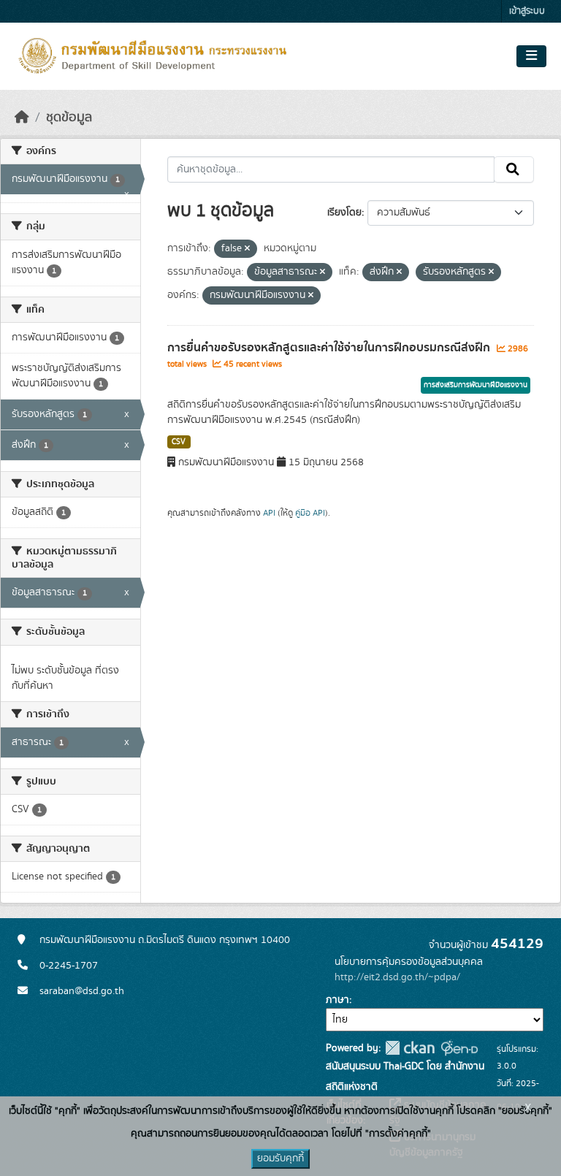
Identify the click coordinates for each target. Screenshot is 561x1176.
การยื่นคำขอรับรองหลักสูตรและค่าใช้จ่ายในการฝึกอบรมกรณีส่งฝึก (330, 347)
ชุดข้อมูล (69, 117)
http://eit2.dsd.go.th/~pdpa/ (397, 977)
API (269, 512)
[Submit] (514, 169)
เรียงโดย (344, 212)
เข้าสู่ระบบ (527, 11)
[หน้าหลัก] (22, 117)
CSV (179, 442)
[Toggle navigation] (531, 56)
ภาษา (337, 1000)
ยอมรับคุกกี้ (280, 1158)
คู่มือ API (310, 512)
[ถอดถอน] (247, 249)
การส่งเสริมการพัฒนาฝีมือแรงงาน (475, 385)
